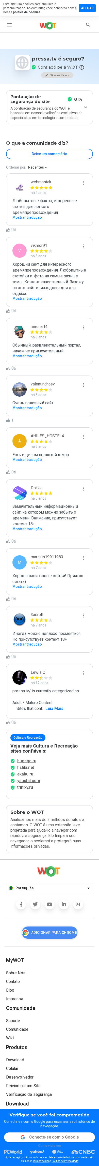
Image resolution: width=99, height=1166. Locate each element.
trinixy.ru (25, 787)
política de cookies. (27, 12)
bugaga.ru (26, 760)
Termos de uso (41, 1161)
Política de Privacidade (65, 1161)
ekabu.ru (25, 774)
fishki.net (25, 767)
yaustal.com (28, 780)
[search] (88, 25)
